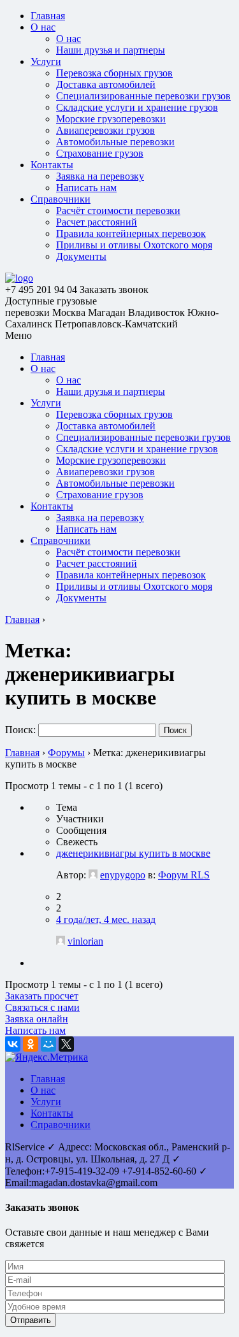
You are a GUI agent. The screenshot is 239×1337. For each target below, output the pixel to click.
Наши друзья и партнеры (110, 50)
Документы (81, 256)
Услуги (46, 61)
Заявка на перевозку (100, 176)
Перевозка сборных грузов (114, 73)
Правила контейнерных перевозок (131, 233)
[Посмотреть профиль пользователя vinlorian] (60, 941)
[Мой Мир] (48, 1044)
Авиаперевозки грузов (105, 130)
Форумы (66, 752)
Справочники (61, 199)
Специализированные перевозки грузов (143, 95)
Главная (48, 15)
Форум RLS (184, 874)
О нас (43, 27)
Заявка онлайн (36, 1018)
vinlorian (85, 941)
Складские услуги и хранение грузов (137, 107)
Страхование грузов (99, 153)
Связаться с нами (42, 1007)
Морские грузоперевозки (111, 118)
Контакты (52, 164)
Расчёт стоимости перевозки (118, 210)
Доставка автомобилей (106, 84)
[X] (66, 1044)
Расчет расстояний (96, 222)
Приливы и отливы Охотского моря (134, 245)
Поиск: (20, 729)
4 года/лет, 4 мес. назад (106, 919)
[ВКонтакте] (12, 1044)
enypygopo (122, 874)
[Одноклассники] (30, 1044)
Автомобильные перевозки (115, 141)
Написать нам (86, 187)
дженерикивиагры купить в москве (133, 853)
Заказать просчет (41, 995)
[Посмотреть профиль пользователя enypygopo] (93, 874)
